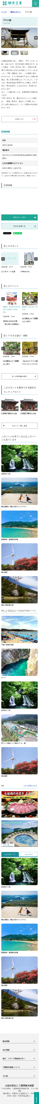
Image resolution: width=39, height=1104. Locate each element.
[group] (10, 263)
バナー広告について (30, 785)
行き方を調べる (19, 226)
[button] (36, 38)
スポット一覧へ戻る (19, 426)
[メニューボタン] (35, 3)
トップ (3, 12)
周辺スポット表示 (19, 217)
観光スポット (16, 12)
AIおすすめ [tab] (29, 854)
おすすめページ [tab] (10, 854)
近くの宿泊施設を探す (19, 376)
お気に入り (24, 119)
